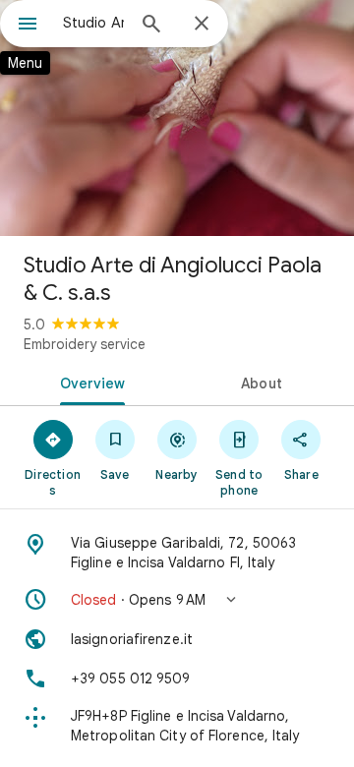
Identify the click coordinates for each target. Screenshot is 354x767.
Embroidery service (85, 344)
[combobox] (93, 22)
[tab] (89, 381)
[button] (177, 600)
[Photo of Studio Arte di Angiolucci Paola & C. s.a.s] (177, 118)
